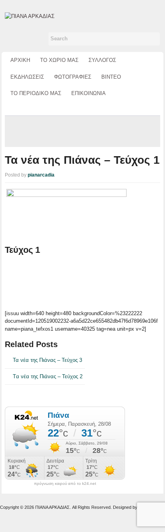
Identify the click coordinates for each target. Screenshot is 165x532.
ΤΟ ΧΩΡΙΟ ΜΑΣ (59, 60)
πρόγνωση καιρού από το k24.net (65, 484)
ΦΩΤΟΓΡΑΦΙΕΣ (72, 77)
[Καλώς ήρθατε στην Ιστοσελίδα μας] (29, 16)
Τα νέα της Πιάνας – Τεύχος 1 (82, 160)
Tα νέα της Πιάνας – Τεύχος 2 (47, 376)
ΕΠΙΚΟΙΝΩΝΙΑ (88, 93)
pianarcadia (41, 175)
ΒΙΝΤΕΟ (111, 77)
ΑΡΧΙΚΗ (20, 60)
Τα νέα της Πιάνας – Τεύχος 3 (47, 360)
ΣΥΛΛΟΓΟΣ (102, 60)
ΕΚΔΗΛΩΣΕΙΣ (27, 77)
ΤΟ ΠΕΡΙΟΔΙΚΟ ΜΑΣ (35, 93)
